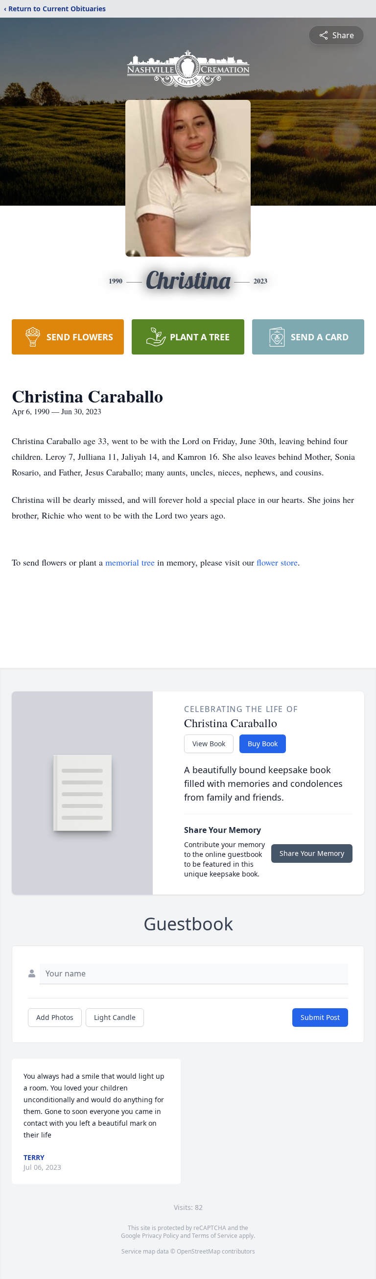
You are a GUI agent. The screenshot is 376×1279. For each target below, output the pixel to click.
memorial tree (130, 562)
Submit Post (320, 1017)
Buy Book (263, 743)
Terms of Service (214, 1236)
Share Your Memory (312, 853)
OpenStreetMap (198, 1251)
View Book (208, 743)
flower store (277, 562)
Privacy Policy (160, 1236)
